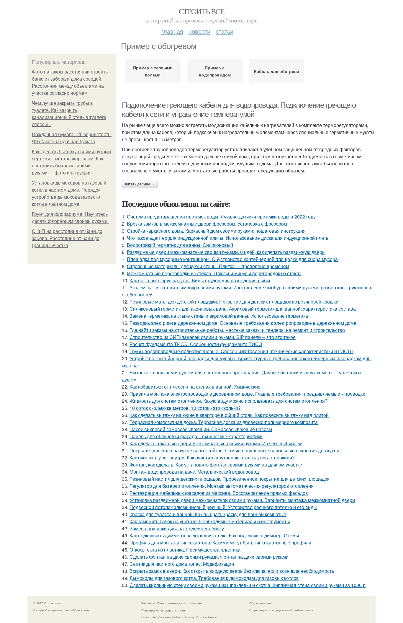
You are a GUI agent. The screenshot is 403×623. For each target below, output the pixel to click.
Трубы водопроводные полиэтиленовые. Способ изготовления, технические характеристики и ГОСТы (241, 351)
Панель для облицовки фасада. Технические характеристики (196, 436)
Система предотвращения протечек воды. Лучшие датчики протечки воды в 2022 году (221, 216)
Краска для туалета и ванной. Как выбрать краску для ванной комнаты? (208, 514)
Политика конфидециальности (163, 610)
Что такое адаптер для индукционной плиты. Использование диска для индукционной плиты (228, 237)
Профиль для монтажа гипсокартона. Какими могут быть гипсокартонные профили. (221, 542)
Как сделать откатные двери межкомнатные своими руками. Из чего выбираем (216, 443)
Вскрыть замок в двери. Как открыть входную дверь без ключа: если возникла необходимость (232, 570)
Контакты (148, 603)
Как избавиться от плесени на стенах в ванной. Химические (195, 386)
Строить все (201, 11)
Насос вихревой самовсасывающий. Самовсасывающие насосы (201, 429)
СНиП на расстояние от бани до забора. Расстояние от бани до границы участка (67, 238)
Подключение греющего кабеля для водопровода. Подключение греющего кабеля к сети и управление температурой (239, 110)
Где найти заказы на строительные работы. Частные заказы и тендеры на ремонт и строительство (237, 330)
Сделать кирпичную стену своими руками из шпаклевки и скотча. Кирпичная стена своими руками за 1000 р (248, 585)
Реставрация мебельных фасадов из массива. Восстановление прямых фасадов (219, 493)
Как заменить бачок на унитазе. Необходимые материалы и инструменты (210, 521)
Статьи (224, 31)
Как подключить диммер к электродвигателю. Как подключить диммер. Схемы (214, 535)
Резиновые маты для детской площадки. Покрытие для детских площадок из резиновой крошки (234, 301)
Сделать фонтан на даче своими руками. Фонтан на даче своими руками (209, 556)
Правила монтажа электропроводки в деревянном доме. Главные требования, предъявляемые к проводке (247, 393)
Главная (172, 31)
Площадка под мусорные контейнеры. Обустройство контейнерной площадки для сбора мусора (232, 259)
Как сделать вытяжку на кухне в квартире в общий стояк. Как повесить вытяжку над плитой (229, 415)
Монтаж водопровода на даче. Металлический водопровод (194, 471)
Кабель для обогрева (276, 71)
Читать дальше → (140, 184)
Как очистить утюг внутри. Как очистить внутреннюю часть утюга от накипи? (212, 457)
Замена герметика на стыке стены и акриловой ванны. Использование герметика (219, 315)
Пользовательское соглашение (179, 603)
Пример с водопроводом (215, 71)
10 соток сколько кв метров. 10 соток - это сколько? (185, 408)
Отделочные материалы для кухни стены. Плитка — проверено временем (208, 266)
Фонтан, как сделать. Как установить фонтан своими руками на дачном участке (216, 464)
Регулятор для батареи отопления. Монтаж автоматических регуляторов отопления (222, 485)
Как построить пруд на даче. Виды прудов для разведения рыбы (200, 280)
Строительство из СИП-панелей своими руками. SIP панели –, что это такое (213, 337)
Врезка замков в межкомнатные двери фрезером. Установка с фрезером (207, 223)
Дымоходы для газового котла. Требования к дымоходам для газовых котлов (214, 578)
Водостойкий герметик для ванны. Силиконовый (180, 245)
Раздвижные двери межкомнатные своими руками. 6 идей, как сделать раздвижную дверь (226, 252)
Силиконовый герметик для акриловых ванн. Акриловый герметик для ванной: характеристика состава (243, 308)
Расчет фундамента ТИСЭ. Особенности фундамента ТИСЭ (196, 344)
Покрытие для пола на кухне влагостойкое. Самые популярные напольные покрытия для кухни (234, 450)
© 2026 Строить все (47, 603)
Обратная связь (260, 603)
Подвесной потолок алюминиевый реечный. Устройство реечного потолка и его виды (223, 507)
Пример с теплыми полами (153, 71)
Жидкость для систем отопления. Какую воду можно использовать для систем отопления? (228, 400)
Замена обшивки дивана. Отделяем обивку (177, 528)
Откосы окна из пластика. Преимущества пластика (185, 549)
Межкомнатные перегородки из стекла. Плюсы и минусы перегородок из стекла (214, 273)
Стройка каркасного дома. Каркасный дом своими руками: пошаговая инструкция (216, 230)
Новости (199, 31)
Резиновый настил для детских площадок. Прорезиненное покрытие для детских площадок (229, 478)
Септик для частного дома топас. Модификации (182, 563)
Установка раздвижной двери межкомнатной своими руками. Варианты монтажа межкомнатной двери (242, 500)
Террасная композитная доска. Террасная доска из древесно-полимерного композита (224, 422)
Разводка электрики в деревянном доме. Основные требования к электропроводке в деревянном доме (243, 322)
